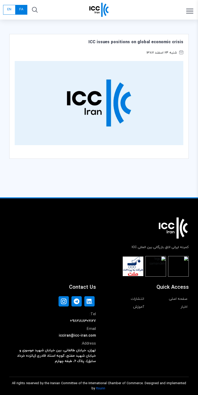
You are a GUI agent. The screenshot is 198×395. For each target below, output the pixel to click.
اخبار (183, 306)
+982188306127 (83, 321)
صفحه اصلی (178, 298)
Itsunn (100, 388)
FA (21, 9)
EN (9, 9)
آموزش (138, 306)
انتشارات (137, 298)
